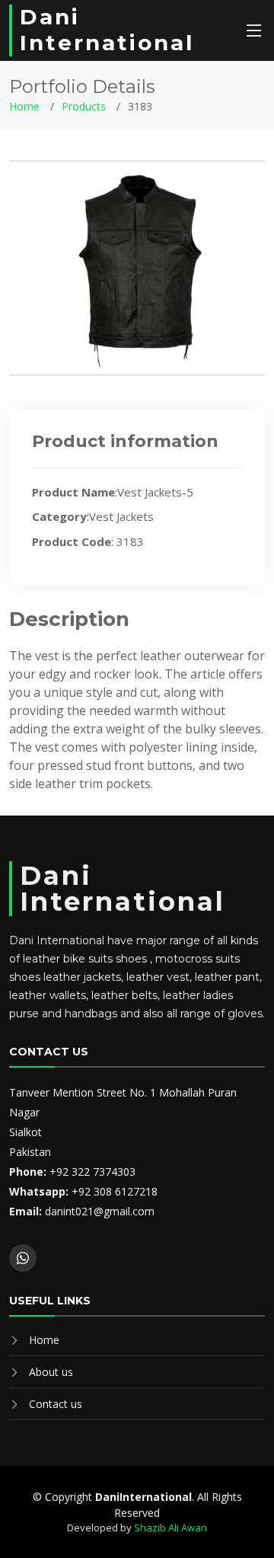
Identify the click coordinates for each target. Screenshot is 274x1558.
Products (84, 106)
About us (51, 1372)
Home (24, 106)
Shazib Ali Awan (170, 1527)
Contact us (55, 1404)
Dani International (107, 30)
